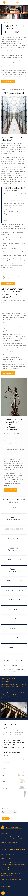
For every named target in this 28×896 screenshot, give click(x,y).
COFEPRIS (14, 638)
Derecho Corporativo (14, 549)
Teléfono (5, 768)
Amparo (14, 508)
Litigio (14, 619)
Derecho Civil (14, 539)
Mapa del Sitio (6, 886)
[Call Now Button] (3, 893)
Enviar (6, 818)
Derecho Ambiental (14, 529)
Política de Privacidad (8, 883)
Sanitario (14, 628)
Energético (14, 609)
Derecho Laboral (14, 581)
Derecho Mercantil (14, 590)
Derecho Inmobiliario (14, 570)
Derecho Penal (14, 600)
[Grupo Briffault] (11, 3)
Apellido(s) (6, 762)
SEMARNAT (14, 647)
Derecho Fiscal (14, 560)
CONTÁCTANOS (8, 82)
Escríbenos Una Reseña (8, 854)
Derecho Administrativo (14, 518)
